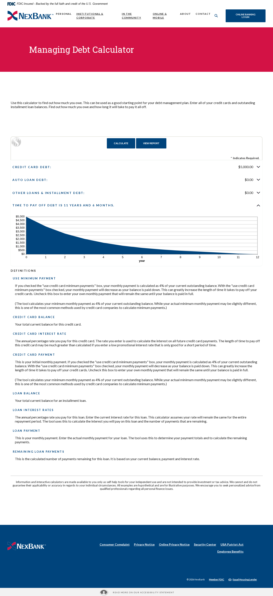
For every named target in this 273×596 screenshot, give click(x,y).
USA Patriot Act (232, 544)
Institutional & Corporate (89, 15)
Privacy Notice (144, 544)
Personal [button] (64, 13)
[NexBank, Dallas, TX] (30, 16)
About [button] (185, 13)
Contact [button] (203, 13)
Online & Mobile (160, 15)
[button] (136, 166)
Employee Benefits (230, 551)
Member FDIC (216, 579)
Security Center (205, 544)
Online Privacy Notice (174, 544)
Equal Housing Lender (245, 579)
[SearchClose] (216, 16)
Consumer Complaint (115, 544)
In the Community (131, 15)
